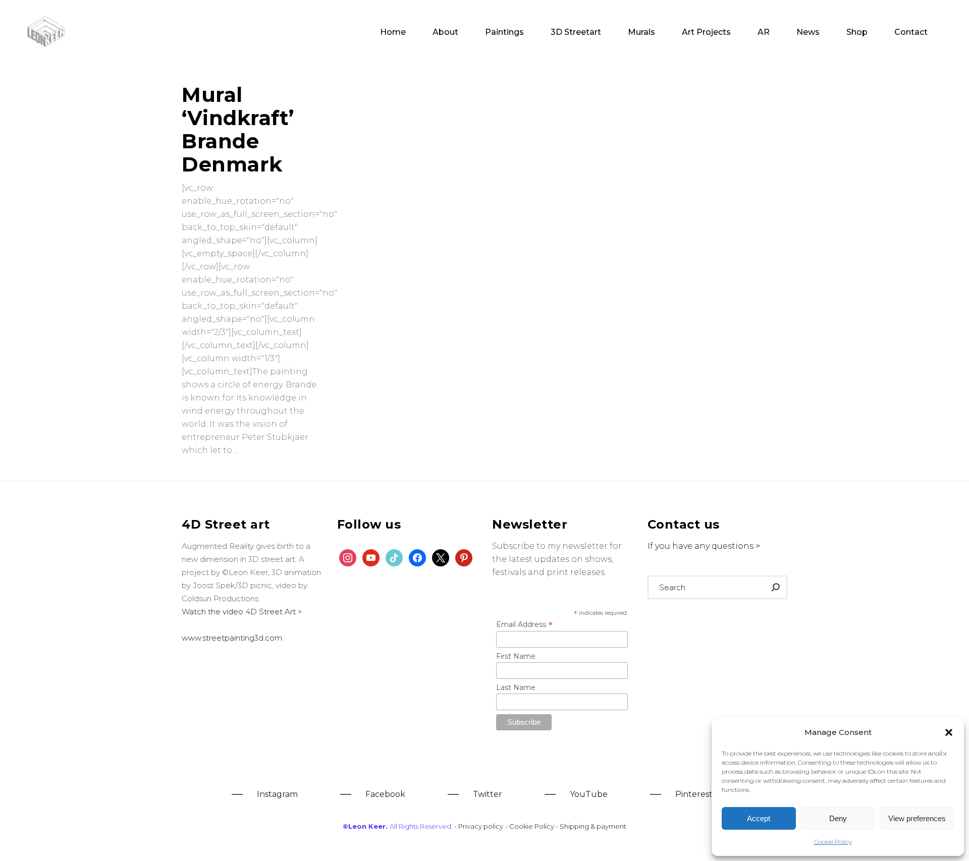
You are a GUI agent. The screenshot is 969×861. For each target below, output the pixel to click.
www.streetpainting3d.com (232, 638)
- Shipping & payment (591, 826)
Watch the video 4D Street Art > (242, 611)
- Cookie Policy (530, 826)
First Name (515, 656)
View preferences (917, 818)
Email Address (524, 624)
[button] (949, 732)
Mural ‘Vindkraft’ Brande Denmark (238, 129)
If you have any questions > (704, 546)
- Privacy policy (478, 826)
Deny (838, 818)
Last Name (515, 687)
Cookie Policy (833, 841)
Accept (758, 818)
